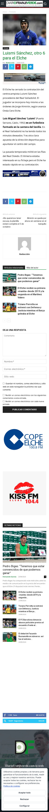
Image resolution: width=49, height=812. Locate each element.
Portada (12, 12)
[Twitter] (11, 66)
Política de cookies (11, 786)
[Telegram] (30, 66)
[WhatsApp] (24, 66)
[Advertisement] (24, 183)
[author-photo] (24, 250)
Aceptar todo (25, 792)
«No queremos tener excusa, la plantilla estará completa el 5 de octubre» (13, 222)
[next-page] (8, 320)
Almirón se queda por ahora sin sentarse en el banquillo (35, 221)
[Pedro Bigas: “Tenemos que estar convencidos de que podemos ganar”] (9, 278)
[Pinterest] (18, 66)
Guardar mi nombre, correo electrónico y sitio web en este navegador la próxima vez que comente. (24, 386)
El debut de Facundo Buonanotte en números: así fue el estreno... (31, 636)
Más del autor (32, 268)
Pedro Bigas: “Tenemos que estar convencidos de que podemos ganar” (31, 278)
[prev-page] (4, 320)
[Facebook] (5, 66)
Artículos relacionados (13, 268)
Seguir (41, 721)
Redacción (10, 63)
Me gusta (40, 715)
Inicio (5, 12)
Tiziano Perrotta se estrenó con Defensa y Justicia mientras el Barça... (31, 608)
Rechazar (24, 799)
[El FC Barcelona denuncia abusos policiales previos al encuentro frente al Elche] (9, 623)
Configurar (24, 806)
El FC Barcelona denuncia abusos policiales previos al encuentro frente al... (31, 622)
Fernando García (9, 577)
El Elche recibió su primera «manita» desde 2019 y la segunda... (30, 595)
